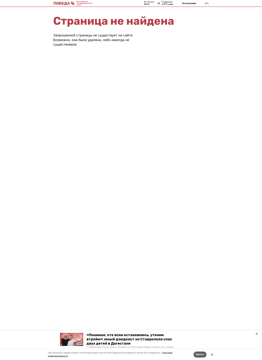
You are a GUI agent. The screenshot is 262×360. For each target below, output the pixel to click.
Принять (200, 354)
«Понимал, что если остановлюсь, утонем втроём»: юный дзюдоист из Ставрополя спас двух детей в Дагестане (129, 339)
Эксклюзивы (189, 3)
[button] (71, 339)
